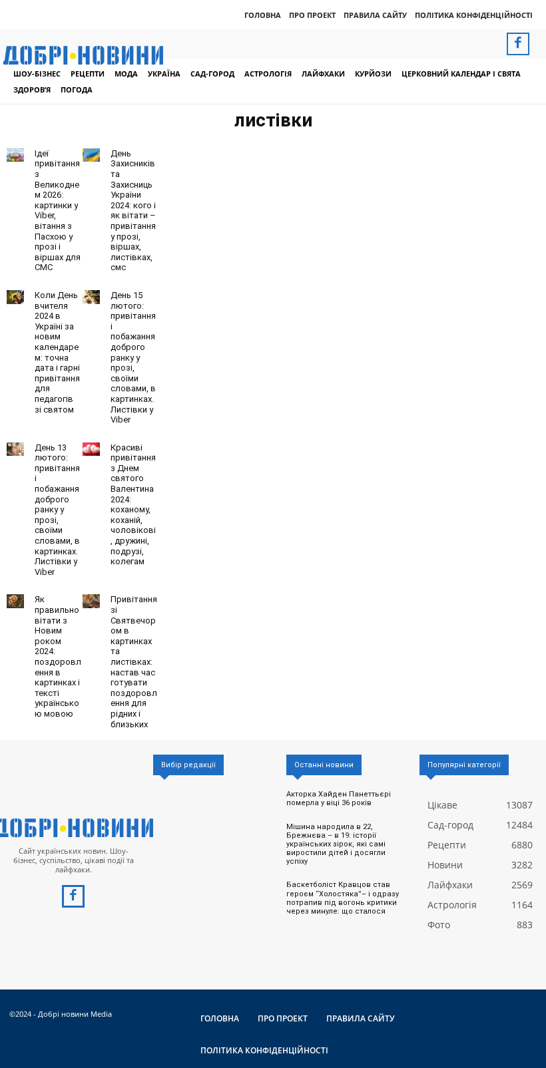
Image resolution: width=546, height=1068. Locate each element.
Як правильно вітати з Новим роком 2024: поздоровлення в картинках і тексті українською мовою (58, 656)
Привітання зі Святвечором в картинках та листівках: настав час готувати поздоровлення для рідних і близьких (134, 661)
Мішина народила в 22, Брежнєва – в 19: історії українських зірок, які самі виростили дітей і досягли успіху (336, 844)
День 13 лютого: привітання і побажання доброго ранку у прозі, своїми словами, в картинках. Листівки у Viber (57, 510)
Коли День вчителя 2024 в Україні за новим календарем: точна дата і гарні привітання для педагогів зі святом (57, 352)
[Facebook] (518, 44)
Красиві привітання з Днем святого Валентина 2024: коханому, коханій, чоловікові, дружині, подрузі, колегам (133, 505)
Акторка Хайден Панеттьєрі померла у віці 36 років (338, 798)
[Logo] (73, 827)
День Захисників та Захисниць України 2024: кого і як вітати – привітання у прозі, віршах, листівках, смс (133, 210)
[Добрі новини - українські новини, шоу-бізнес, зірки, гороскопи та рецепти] (83, 55)
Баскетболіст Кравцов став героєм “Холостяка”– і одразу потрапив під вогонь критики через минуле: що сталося (342, 898)
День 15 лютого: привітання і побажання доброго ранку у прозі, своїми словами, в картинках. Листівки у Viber (133, 357)
